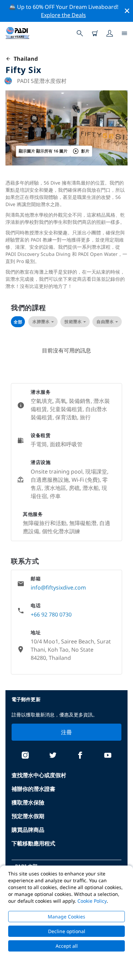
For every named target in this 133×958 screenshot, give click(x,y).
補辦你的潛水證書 (33, 789)
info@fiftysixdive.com (58, 587)
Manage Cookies (66, 916)
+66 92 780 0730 (51, 614)
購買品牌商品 (28, 829)
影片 (85, 151)
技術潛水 (73, 321)
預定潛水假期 (28, 816)
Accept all (67, 946)
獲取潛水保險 (28, 802)
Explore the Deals (63, 15)
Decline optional (66, 931)
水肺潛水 (40, 321)
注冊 (66, 732)
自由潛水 (105, 321)
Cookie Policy (92, 901)
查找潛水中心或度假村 (39, 775)
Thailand (24, 58)
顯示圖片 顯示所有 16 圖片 (43, 151)
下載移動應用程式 (33, 843)
